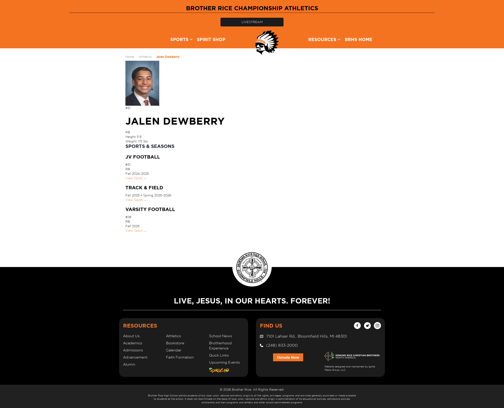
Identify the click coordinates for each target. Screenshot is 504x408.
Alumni (129, 364)
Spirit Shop (211, 39)
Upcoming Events (224, 362)
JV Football (142, 157)
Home (129, 56)
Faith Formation (180, 357)
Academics (132, 343)
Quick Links (219, 355)
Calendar (173, 350)
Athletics (145, 56)
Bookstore (175, 343)
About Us (131, 336)
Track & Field (144, 187)
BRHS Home (358, 39)
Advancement (135, 357)
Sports (179, 39)
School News (220, 336)
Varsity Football (150, 209)
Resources (322, 39)
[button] (191, 39)
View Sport (136, 178)
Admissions (133, 350)
